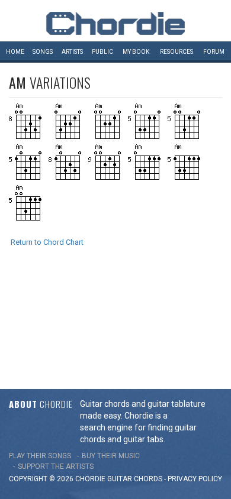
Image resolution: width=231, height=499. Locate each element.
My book (136, 51)
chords (148, 479)
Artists (72, 51)
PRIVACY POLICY (195, 479)
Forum (213, 51)
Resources (176, 51)
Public (102, 51)
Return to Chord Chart (47, 242)
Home (15, 51)
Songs (43, 51)
